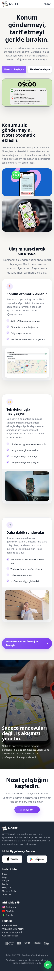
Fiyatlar (5, 884)
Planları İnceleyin (40, 69)
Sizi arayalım (27, 809)
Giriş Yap (6, 887)
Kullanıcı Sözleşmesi (12, 932)
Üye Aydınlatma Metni (13, 928)
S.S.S (4, 873)
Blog (4, 877)
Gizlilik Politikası (10, 935)
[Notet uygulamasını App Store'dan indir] (12, 859)
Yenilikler (6, 894)
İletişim (6, 880)
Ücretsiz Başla (9, 891)
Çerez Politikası (9, 925)
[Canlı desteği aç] (48, 965)
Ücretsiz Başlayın (14, 69)
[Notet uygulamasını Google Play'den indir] (37, 859)
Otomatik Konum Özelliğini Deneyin (27, 643)
